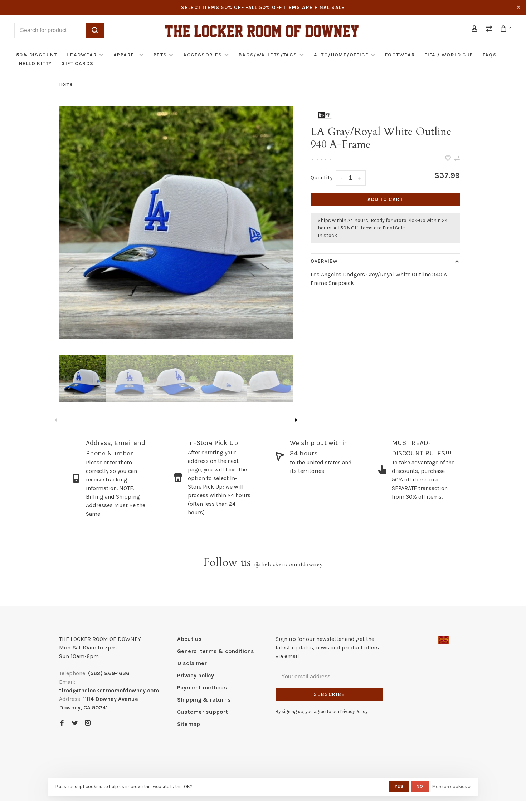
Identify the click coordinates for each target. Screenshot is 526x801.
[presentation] (82, 378)
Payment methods (202, 687)
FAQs (490, 55)
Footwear (400, 55)
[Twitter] (75, 723)
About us (189, 639)
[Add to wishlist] (448, 158)
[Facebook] (62, 723)
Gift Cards (77, 63)
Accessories (202, 55)
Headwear (82, 55)
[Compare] (490, 30)
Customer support (202, 711)
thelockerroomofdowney (288, 564)
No (420, 786)
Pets (160, 55)
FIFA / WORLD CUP (448, 55)
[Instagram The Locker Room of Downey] (88, 723)
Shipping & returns (204, 699)
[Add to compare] (457, 158)
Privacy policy (195, 675)
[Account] (475, 30)
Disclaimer (192, 663)
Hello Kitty (35, 63)
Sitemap (188, 724)
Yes (399, 786)
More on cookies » (451, 786)
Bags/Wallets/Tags (268, 55)
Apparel (125, 55)
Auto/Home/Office (341, 55)
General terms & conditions (215, 651)
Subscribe (329, 694)
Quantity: (322, 177)
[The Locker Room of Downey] (443, 640)
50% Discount (36, 55)
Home (65, 84)
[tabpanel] (176, 222)
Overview (324, 261)
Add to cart (385, 199)
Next (296, 420)
